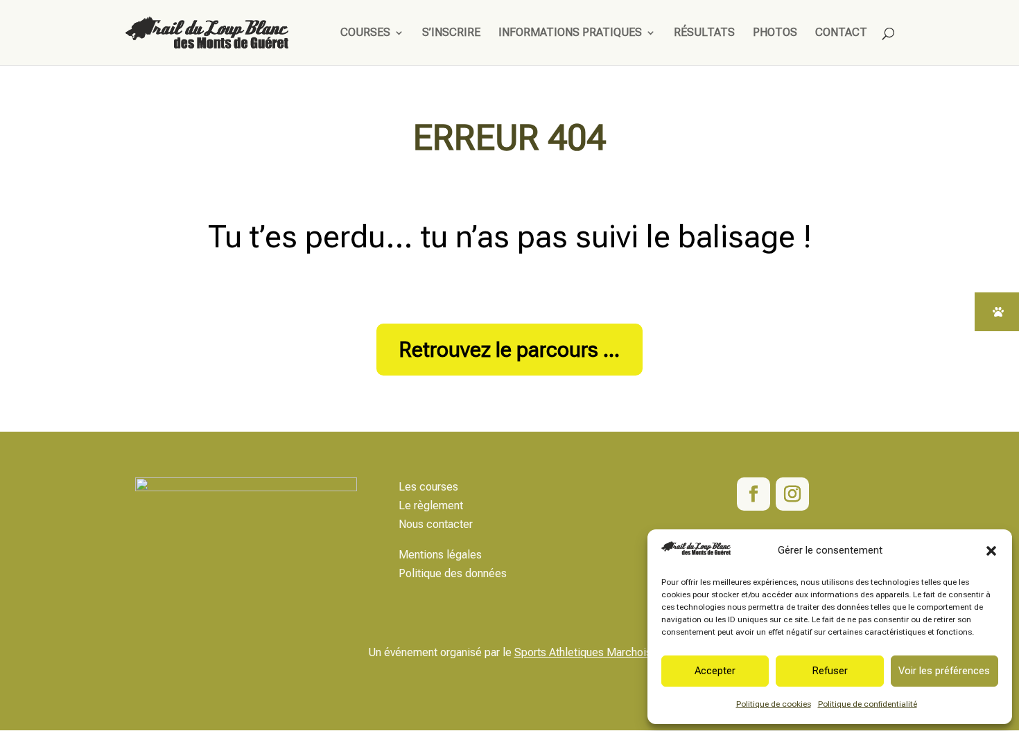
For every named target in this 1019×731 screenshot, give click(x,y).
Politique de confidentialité (867, 704)
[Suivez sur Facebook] (753, 494)
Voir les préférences (944, 670)
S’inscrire (451, 33)
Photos (775, 33)
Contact (841, 33)
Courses (365, 33)
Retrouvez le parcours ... (509, 349)
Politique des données (453, 573)
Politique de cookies (773, 704)
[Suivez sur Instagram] (792, 494)
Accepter (715, 670)
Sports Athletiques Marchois (583, 652)
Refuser (830, 670)
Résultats (704, 33)
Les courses (428, 486)
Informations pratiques (570, 33)
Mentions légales (440, 554)
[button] (991, 551)
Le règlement (431, 505)
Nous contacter (436, 524)
